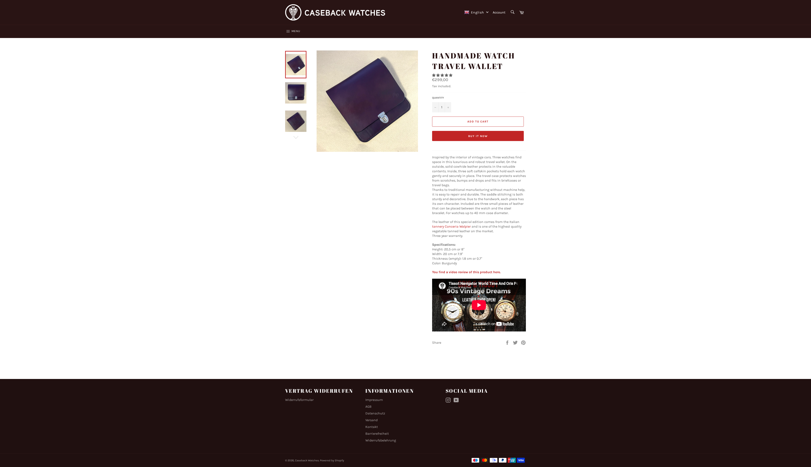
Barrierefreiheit (377, 434)
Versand (371, 420)
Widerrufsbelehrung (380, 440)
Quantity (438, 97)
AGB (368, 407)
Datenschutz (375, 413)
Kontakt (371, 427)
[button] (442, 75)
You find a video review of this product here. (466, 272)
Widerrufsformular (299, 400)
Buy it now (478, 136)
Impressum (374, 400)
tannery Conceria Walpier (451, 226)
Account (499, 12)
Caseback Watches (307, 460)
